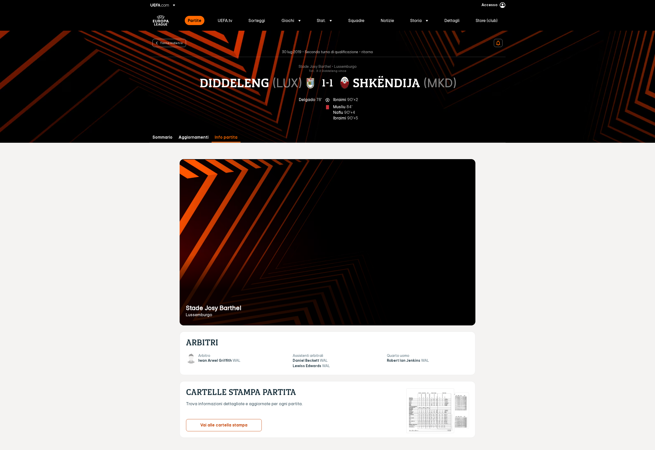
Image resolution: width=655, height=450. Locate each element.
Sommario (162, 137)
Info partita (226, 137)
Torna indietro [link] (171, 43)
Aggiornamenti (194, 137)
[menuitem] (196, 20)
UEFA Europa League (160, 20)
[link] (194, 20)
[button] (291, 20)
